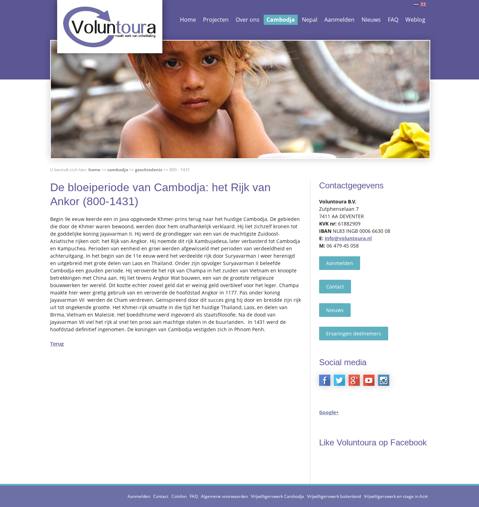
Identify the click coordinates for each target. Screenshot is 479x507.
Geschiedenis (148, 170)
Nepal (309, 19)
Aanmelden (339, 19)
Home (188, 19)
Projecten (216, 19)
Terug (57, 343)
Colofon (179, 496)
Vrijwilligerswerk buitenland (334, 496)
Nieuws (371, 19)
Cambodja (281, 19)
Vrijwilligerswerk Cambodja (277, 496)
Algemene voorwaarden (224, 496)
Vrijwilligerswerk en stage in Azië (396, 496)
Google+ (329, 412)
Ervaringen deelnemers (353, 333)
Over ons (247, 19)
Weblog (415, 19)
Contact (335, 286)
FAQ (393, 19)
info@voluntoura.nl (348, 238)
